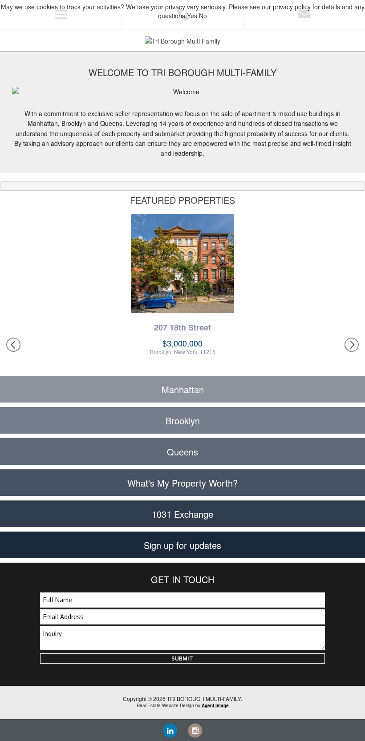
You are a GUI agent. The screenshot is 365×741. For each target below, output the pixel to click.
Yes (192, 15)
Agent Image (215, 705)
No (203, 15)
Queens (182, 451)
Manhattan (183, 389)
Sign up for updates (182, 545)
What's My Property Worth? (182, 482)
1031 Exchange (182, 513)
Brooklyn (183, 420)
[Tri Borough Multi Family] (182, 40)
